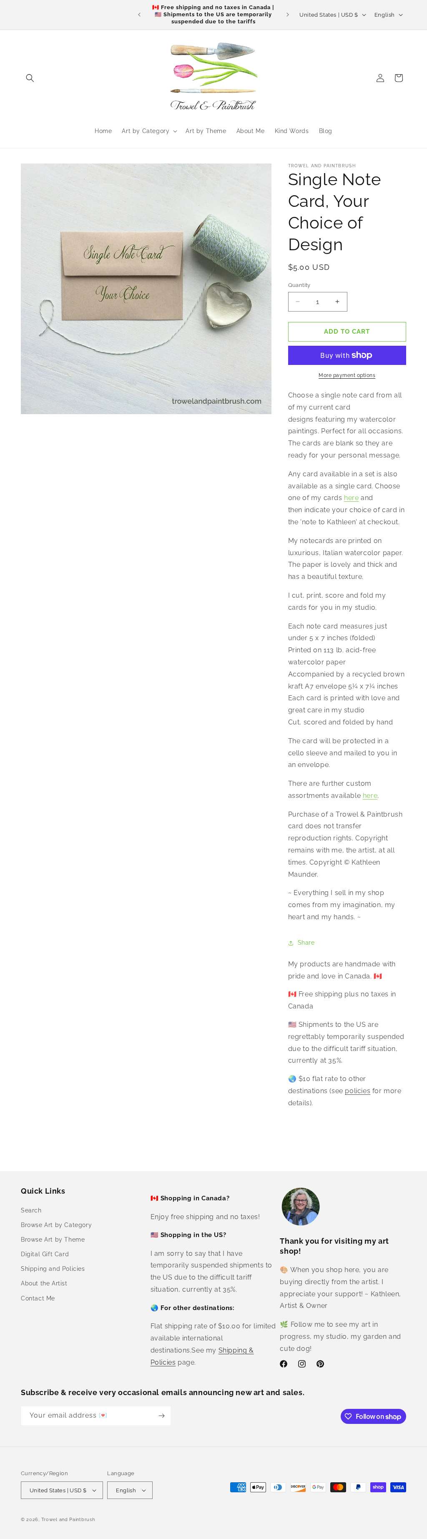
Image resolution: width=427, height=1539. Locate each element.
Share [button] (306, 942)
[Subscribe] (161, 1416)
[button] (30, 78)
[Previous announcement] (139, 15)
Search (31, 1210)
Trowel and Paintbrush (68, 1519)
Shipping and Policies (53, 1268)
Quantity (299, 285)
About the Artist (44, 1283)
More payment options (347, 375)
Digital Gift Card (45, 1254)
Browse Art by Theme (53, 1239)
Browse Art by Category (56, 1225)
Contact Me (38, 1298)
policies (357, 1091)
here (351, 498)
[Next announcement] (288, 15)
